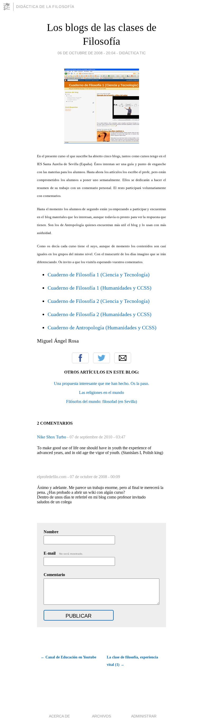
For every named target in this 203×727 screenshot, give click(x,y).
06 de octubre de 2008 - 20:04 (87, 53)
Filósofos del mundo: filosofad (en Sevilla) (101, 401)
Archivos (101, 716)
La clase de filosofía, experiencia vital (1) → (132, 661)
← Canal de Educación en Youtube (68, 657)
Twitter (101, 358)
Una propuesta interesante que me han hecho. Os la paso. (101, 383)
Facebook (80, 358)
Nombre (51, 531)
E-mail (63, 553)
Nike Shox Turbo (52, 437)
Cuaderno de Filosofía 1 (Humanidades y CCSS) (99, 288)
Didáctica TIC (132, 53)
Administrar (143, 716)
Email (122, 358)
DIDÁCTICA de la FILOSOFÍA (45, 7)
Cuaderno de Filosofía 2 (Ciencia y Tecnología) (99, 301)
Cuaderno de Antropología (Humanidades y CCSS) (102, 327)
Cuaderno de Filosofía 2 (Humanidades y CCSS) (99, 314)
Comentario (54, 574)
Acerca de (59, 716)
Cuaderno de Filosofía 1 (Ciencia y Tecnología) (99, 274)
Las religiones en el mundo (101, 392)
